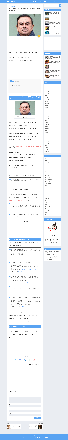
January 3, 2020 (22, 292)
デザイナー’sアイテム (49, 177)
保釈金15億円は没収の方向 (15, 85)
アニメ (46, 164)
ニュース (46, 187)
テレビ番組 (47, 175)
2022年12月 (47, 89)
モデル (46, 189)
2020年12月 (47, 107)
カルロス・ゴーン (35, 364)
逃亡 (40, 364)
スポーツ (46, 173)
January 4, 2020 (26, 209)
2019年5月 (47, 145)
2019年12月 (47, 130)
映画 (46, 202)
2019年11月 (47, 132)
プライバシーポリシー (52, 1)
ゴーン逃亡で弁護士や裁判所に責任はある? (52, 257)
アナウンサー (47, 162)
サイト (10, 413)
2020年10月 (47, 109)
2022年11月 (47, 91)
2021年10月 (47, 97)
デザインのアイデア (48, 181)
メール (10, 408)
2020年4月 (47, 122)
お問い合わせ (59, 1)
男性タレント (47, 206)
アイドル (46, 160)
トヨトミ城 (12, 1)
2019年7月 (47, 141)
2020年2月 (47, 126)
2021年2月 (47, 103)
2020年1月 (47, 128)
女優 (46, 196)
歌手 (46, 204)
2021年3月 (47, 101)
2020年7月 (47, 116)
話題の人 (39, 362)
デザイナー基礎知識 (48, 179)
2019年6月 (47, 143)
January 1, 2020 (23, 183)
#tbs (22, 269)
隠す (17, 81)
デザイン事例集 (48, 183)
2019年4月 (47, 147)
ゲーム (46, 171)
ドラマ (46, 185)
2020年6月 (47, 118)
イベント (46, 169)
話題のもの (47, 210)
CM (45, 158)
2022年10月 (47, 93)
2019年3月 (47, 149)
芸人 (46, 208)
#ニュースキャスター (32, 269)
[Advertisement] (25, 44)
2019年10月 (47, 134)
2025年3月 (47, 84)
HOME (34, 435)
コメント (10, 396)
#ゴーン (25, 269)
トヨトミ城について (34, 1)
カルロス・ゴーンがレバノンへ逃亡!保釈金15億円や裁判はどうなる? (52, 252)
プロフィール (45, 1)
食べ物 (46, 214)
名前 (10, 404)
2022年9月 (47, 95)
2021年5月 (47, 99)
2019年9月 (47, 136)
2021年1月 (47, 105)
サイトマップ (40, 1)
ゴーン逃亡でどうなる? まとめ (16, 90)
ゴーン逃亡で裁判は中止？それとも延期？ (52, 256)
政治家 (46, 200)
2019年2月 (47, 151)
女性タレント (47, 198)
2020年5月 (47, 120)
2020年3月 (47, 124)
